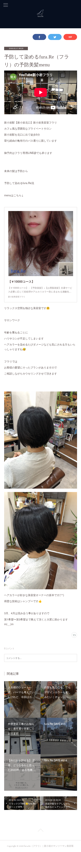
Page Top (40, 831)
